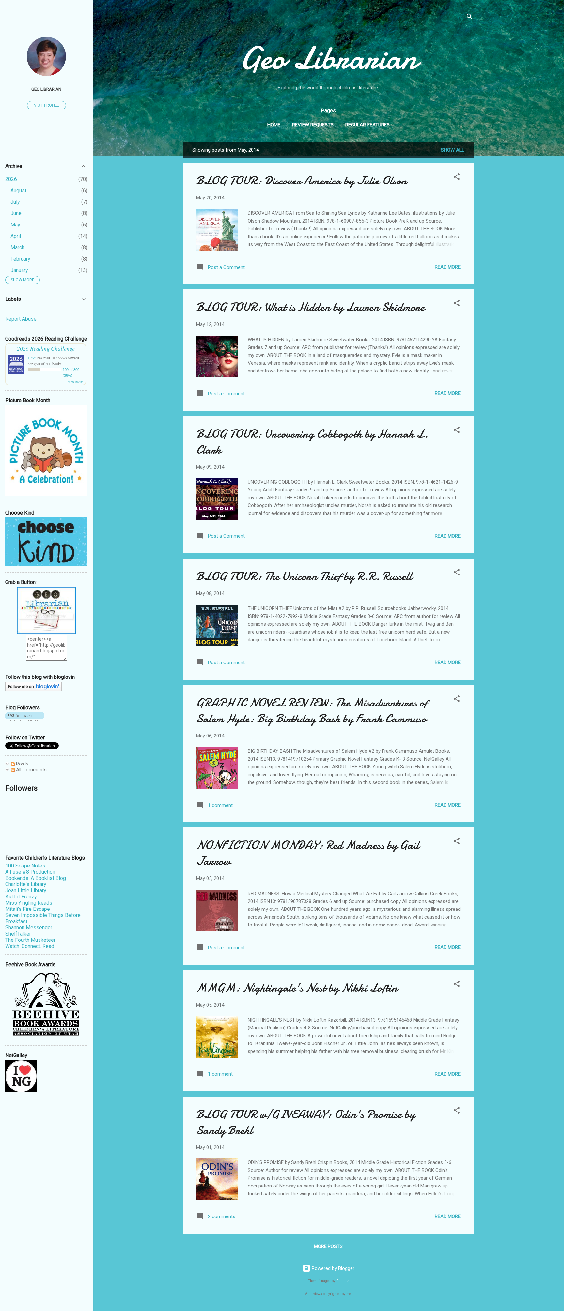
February (20, 259)
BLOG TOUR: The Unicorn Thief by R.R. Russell (304, 576)
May (15, 225)
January (19, 270)
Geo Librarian (328, 58)
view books (75, 381)
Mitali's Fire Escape (27, 909)
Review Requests (313, 125)
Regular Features (367, 125)
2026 (11, 179)
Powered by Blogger (332, 1268)
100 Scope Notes (25, 866)
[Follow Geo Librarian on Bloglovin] (33, 689)
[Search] (470, 18)
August (18, 190)
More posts (328, 1246)
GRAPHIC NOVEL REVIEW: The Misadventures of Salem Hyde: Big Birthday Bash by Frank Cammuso (312, 711)
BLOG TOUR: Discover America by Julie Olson (301, 181)
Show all (452, 150)
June (16, 213)
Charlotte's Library (25, 884)
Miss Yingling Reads (28, 903)
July (15, 202)
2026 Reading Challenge (46, 348)
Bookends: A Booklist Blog (35, 878)
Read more (448, 267)
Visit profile (46, 105)
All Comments (31, 770)
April (15, 236)
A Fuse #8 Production (30, 872)
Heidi (32, 357)
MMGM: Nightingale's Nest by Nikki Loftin (297, 988)
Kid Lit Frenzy (21, 897)
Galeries (342, 1281)
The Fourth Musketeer (30, 940)
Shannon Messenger (28, 928)
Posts (22, 764)
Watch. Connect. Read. (30, 946)
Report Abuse (21, 319)
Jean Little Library (25, 890)
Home (273, 125)
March (17, 247)
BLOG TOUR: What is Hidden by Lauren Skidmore (310, 307)
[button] (457, 178)
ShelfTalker (18, 934)
